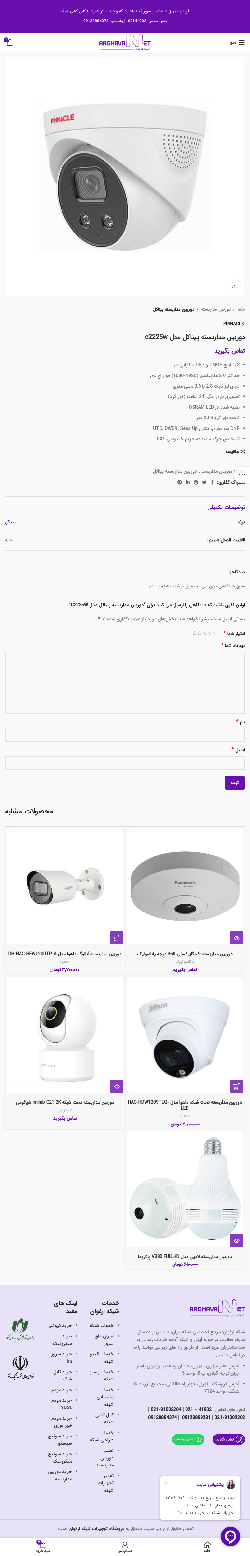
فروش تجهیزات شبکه (172, 11)
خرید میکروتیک (62, 1340)
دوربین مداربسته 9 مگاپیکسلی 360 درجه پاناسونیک (185, 953)
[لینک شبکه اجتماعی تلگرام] (179, 482)
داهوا (65, 961)
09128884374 (95, 21)
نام (240, 722)
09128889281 (196, 1417)
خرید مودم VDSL (61, 1404)
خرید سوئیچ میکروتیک (60, 1457)
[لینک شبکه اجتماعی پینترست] (196, 482)
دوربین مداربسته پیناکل (174, 309)
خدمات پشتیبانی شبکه (105, 1397)
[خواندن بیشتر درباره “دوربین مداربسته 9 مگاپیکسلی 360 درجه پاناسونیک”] (236, 937)
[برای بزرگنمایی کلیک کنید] (233, 286)
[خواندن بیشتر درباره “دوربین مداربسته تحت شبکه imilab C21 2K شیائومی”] (116, 1086)
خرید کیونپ (60, 1325)
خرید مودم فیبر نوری (61, 1422)
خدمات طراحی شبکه (102, 1436)
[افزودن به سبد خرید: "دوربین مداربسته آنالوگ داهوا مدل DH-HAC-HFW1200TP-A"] (116, 937)
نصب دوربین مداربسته (105, 1458)
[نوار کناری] (242, 475)
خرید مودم (61, 1389)
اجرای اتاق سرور (104, 1340)
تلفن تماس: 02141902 (147, 21)
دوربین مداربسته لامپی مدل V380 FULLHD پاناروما (185, 1256)
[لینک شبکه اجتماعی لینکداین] (188, 482)
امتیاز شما (234, 633)
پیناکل (10, 522)
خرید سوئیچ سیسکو (60, 1440)
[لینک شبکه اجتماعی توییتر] (204, 482)
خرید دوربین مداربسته (60, 1475)
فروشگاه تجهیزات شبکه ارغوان (96, 1528)
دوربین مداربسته (215, 309)
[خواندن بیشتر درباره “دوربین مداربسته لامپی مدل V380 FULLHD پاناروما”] (236, 1240)
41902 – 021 (198, 1409)
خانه (240, 309)
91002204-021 (166, 1409)
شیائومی (65, 1110)
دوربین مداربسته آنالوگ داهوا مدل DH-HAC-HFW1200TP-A (64, 953)
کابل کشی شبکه (73, 11)
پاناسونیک (184, 961)
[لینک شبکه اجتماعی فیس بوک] (212, 482)
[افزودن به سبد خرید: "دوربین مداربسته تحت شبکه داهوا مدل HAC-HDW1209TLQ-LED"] (236, 1086)
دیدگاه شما (233, 646)
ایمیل (238, 750)
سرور (147, 11)
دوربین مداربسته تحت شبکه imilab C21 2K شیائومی (65, 1102)
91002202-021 (230, 1417)
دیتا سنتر (108, 11)
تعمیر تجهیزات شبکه (106, 1483)
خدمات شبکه (129, 11)
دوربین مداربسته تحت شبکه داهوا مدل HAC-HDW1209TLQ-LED (185, 1105)
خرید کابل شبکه (62, 1375)
